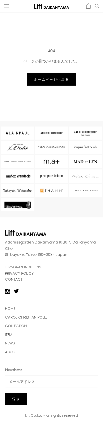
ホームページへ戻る (51, 79)
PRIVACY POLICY (19, 273)
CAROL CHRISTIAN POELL (26, 317)
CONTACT (13, 279)
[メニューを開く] (6, 6)
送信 (16, 399)
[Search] (97, 6)
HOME (10, 308)
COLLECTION (16, 325)
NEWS (10, 343)
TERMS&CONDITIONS (23, 267)
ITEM (8, 334)
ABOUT (11, 351)
